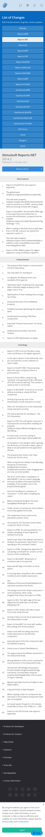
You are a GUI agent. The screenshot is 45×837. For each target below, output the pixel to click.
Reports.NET (23, 39)
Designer (23, 140)
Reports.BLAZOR (22, 62)
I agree (22, 830)
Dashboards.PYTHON (23, 123)
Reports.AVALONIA (22, 73)
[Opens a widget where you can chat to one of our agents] (37, 833)
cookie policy (23, 821)
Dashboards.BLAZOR (22, 112)
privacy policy (8, 821)
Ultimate (22, 28)
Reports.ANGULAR (22, 67)
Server (22, 146)
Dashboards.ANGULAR (22, 118)
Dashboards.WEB (23, 90)
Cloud (22, 135)
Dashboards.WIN (23, 95)
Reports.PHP (23, 56)
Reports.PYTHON (23, 84)
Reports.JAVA (23, 79)
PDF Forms (22, 129)
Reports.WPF (23, 51)
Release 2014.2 (29, 169)
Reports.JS (23, 45)
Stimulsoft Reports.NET (19, 157)
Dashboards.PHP (23, 107)
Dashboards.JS (23, 101)
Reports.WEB (22, 34)
